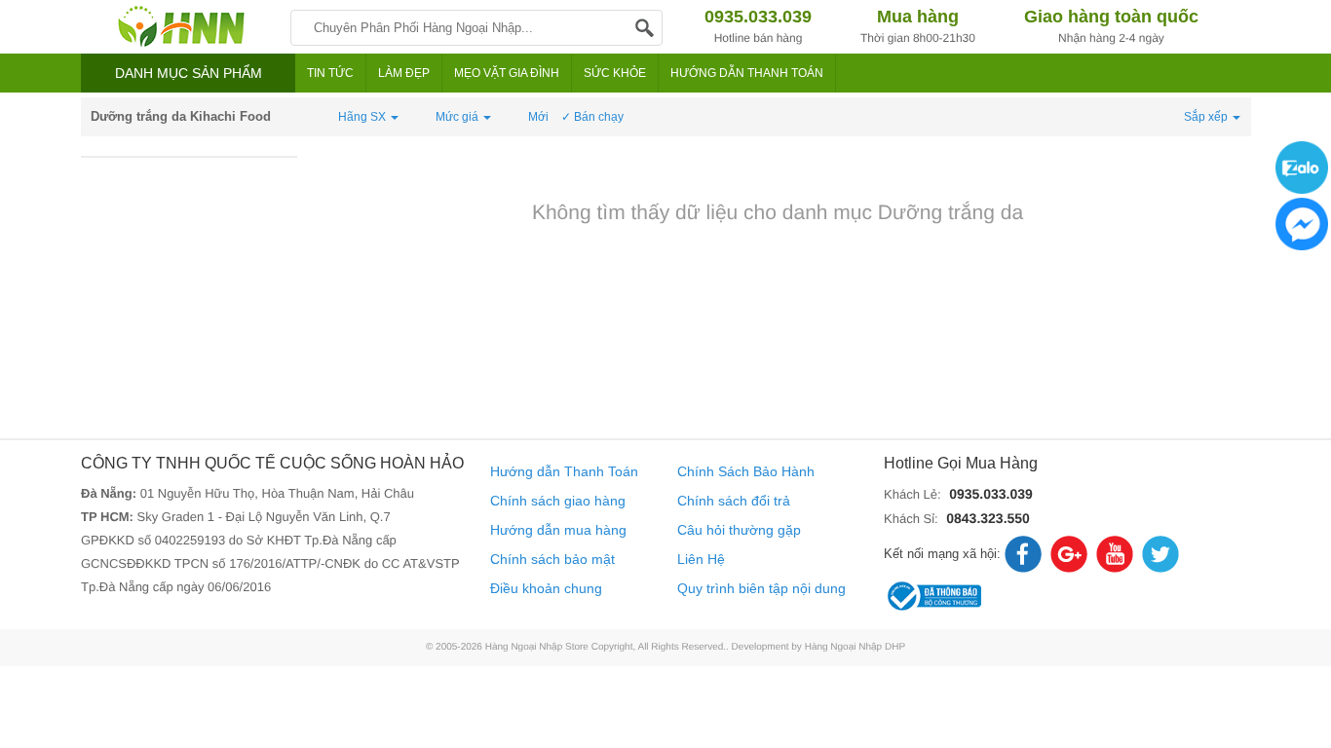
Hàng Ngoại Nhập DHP (855, 647)
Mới (538, 117)
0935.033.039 (991, 494)
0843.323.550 (988, 518)
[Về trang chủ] (181, 27)
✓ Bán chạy (592, 117)
